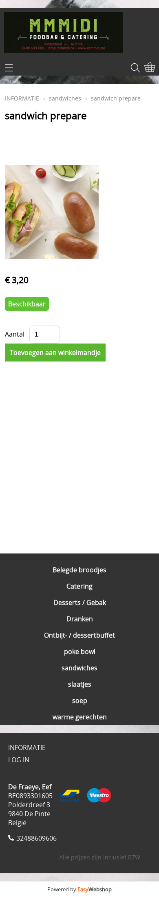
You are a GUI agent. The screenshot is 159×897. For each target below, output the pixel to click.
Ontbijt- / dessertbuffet (79, 635)
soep (79, 700)
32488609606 (36, 838)
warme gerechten (80, 716)
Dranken (79, 618)
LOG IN (18, 759)
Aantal (14, 334)
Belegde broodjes (79, 569)
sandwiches (79, 667)
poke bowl (79, 651)
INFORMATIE (22, 98)
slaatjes (79, 684)
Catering (79, 586)
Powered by (79, 889)
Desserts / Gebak (79, 602)
